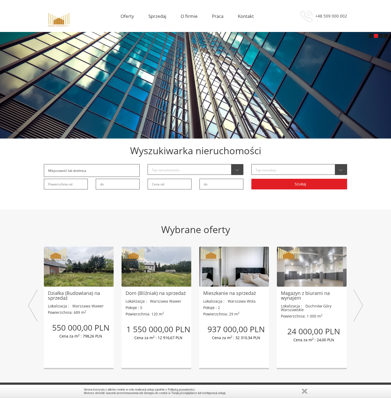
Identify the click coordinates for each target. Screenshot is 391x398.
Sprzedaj (157, 16)
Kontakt (246, 16)
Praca (217, 16)
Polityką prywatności (181, 389)
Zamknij (304, 391)
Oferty (127, 16)
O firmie (189, 16)
